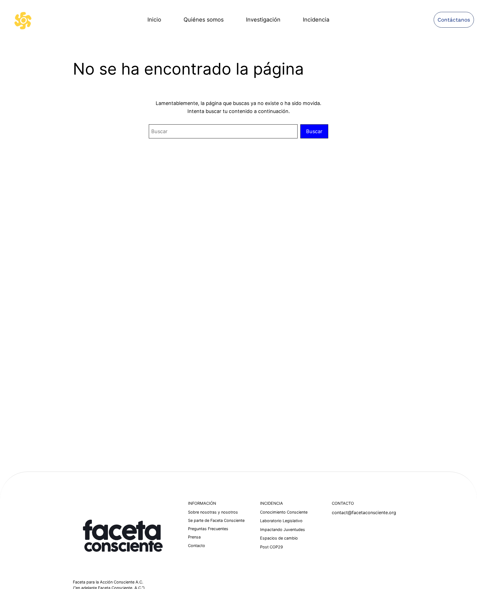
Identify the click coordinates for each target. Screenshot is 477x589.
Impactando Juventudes (282, 529)
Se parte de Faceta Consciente (216, 520)
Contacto (196, 545)
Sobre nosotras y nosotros (213, 512)
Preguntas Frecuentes (208, 528)
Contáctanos (454, 20)
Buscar (314, 131)
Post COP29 (271, 547)
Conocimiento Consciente (284, 512)
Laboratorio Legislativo (281, 520)
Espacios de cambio (279, 538)
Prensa (194, 537)
